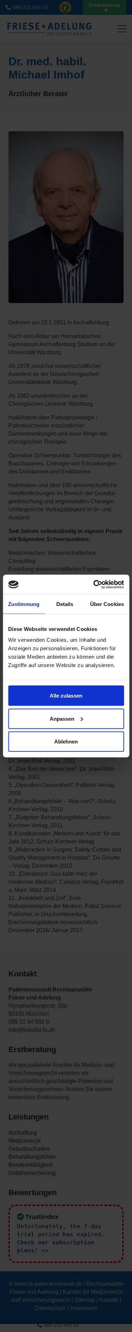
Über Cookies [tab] (107, 604)
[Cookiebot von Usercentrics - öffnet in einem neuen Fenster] (94, 584)
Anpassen (62, 718)
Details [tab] (65, 604)
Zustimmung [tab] (23, 604)
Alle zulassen (66, 696)
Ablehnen (66, 742)
